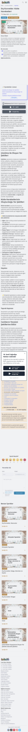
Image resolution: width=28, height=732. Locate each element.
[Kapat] (25, 353)
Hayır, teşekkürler (14, 378)
